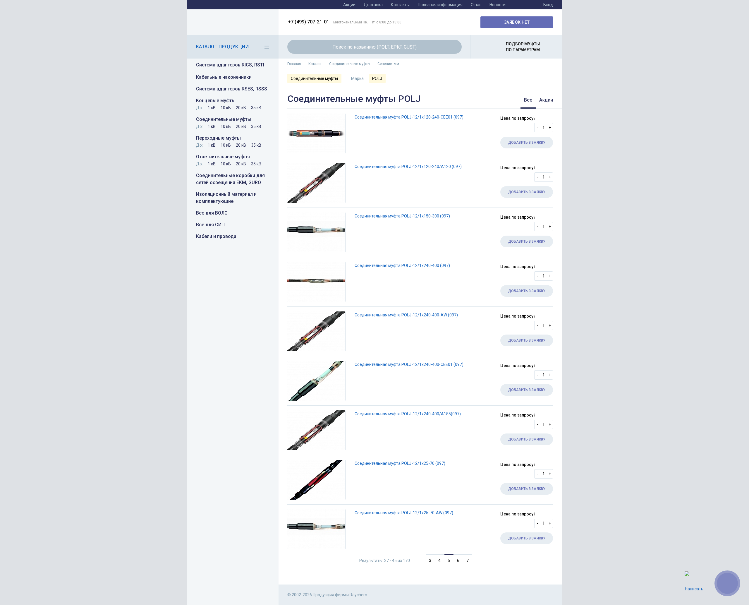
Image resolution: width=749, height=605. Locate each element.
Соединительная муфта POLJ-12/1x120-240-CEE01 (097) (409, 117)
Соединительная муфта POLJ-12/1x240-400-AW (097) (406, 315)
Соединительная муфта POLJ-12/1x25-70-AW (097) (404, 512)
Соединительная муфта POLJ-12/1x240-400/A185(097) (408, 414)
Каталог (315, 64)
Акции (349, 4)
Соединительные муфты (223, 119)
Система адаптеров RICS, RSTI (230, 65)
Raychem (232, 22)
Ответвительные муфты (223, 157)
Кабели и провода (216, 236)
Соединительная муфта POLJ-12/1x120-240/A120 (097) (408, 166)
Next (480, 560)
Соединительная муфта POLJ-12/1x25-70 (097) (400, 463)
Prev (418, 560)
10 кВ (226, 107)
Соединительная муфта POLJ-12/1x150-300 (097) (402, 216)
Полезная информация (440, 4)
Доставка (373, 4)
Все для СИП (210, 224)
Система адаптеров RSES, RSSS (231, 89)
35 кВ (256, 107)
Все (528, 100)
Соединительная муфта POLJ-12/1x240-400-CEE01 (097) (409, 364)
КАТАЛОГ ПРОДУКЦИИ (222, 46)
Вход (548, 4)
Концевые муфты (216, 100)
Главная (294, 64)
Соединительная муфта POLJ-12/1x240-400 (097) (402, 265)
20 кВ (241, 107)
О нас (476, 4)
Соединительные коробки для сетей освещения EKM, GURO (230, 179)
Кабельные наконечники (224, 77)
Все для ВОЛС (212, 213)
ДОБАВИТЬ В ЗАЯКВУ (526, 142)
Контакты (400, 4)
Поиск (454, 47)
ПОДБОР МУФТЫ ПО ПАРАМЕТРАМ (523, 47)
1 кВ (212, 107)
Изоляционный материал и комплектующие (226, 197)
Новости (497, 4)
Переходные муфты (218, 138)
